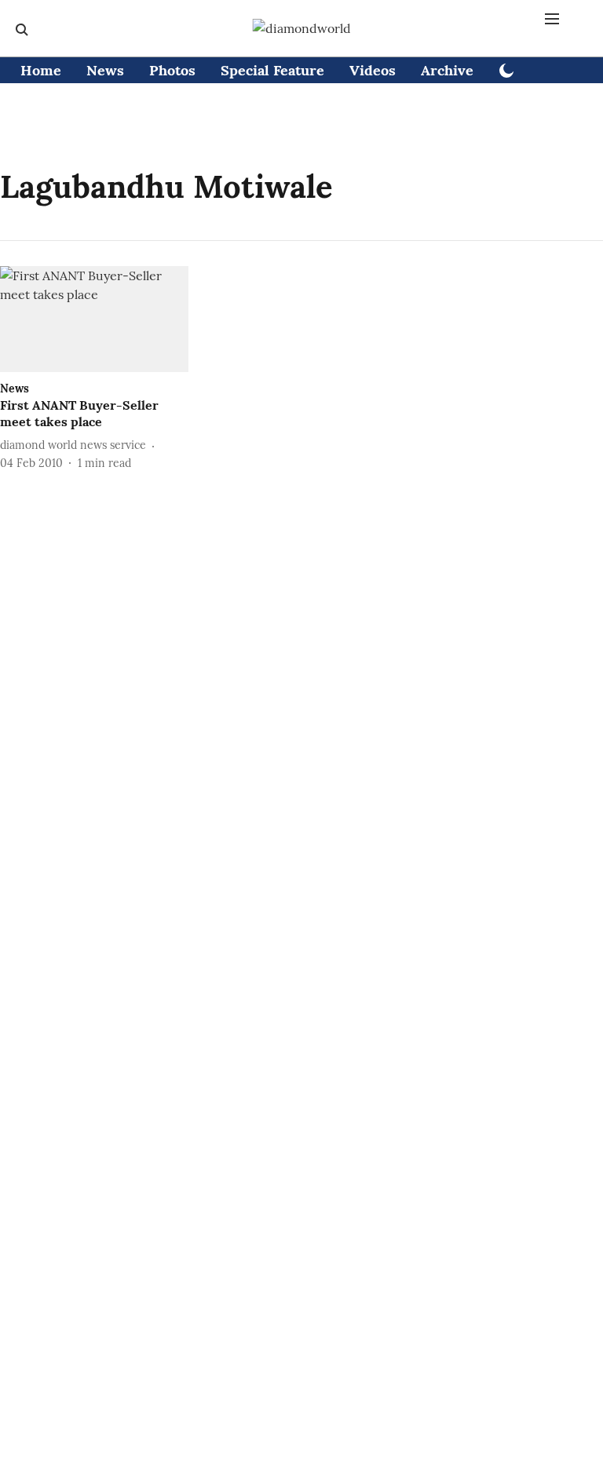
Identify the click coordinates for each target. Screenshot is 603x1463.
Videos (372, 70)
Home (40, 70)
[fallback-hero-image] (94, 319)
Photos (172, 70)
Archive (447, 70)
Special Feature (272, 70)
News (105, 70)
